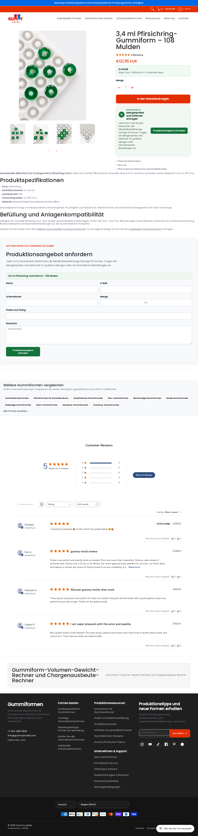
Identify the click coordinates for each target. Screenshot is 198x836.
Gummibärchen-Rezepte (108, 736)
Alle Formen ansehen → (16, 411)
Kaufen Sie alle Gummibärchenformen (71, 738)
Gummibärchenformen (17, 398)
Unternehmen (13, 296)
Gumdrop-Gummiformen (106, 404)
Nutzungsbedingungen (107, 786)
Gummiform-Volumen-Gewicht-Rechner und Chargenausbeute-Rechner (146, 675)
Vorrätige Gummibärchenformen (71, 719)
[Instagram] (142, 744)
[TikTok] (158, 744)
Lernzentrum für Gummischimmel (104, 710)
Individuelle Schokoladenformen (69, 747)
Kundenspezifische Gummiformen (69, 710)
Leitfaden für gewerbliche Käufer (113, 730)
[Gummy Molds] (15, 18)
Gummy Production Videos (109, 742)
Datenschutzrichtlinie (106, 781)
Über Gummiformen (105, 757)
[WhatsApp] (182, 744)
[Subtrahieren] (119, 87)
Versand (140, 828)
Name (9, 283)
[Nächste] (95, 75)
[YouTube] (150, 744)
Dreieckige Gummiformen (18, 404)
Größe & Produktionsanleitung (111, 718)
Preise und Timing (16, 310)
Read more (134, 567)
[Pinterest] (174, 744)
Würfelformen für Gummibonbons (51, 398)
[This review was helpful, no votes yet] (173, 538)
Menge (120, 80)
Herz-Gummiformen (118, 398)
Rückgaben (153, 828)
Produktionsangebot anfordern (169, 130)
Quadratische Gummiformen (88, 398)
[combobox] (59, 504)
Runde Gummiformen (177, 398)
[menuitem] (166, 9)
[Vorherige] (9, 75)
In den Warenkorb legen (153, 99)
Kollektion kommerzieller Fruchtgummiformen (61, 229)
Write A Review (144, 475)
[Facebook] (166, 744)
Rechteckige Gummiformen (147, 398)
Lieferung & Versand (105, 769)
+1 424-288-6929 (17, 731)
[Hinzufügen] (132, 87)
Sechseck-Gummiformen (75, 404)
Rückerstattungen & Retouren (111, 775)
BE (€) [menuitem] (187, 9)
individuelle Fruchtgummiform (145, 229)
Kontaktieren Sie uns (106, 763)
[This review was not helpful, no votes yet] (178, 538)
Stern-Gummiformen (47, 404)
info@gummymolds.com (22, 735)
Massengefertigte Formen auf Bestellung (71, 729)
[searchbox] (28, 504)
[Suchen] (152, 9)
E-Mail (103, 283)
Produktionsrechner (105, 724)
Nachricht (11, 323)
